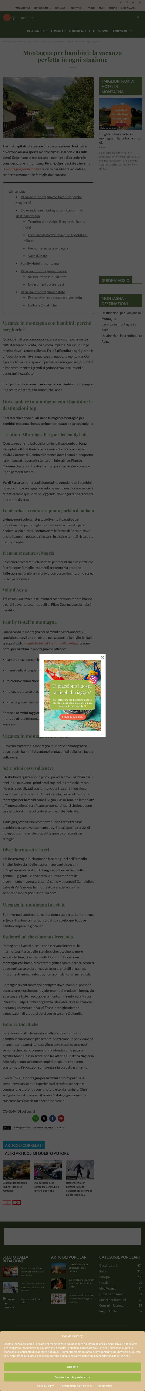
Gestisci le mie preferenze (72, 1377)
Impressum (105, 1385)
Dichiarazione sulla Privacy (76, 1385)
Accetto (72, 1367)
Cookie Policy (45, 1385)
